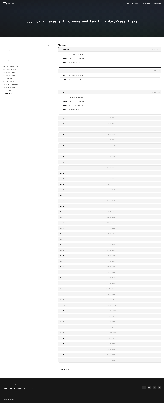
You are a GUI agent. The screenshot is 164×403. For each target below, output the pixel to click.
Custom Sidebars (8, 81)
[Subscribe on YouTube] (159, 387)
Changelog (8, 93)
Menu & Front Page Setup (11, 66)
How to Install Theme (10, 54)
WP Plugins (146, 3)
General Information (9, 51)
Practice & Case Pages (10, 84)
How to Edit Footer (9, 75)
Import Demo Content (9, 63)
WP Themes (135, 3)
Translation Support (9, 87)
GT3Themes (11, 399)
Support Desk (7, 90)
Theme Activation (8, 57)
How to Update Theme (9, 60)
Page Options (7, 78)
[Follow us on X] (144, 387)
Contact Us (157, 3)
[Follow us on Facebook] (149, 387)
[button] (109, 118)
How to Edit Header (9, 72)
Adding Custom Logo (9, 69)
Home (128, 3)
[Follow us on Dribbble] (154, 387)
